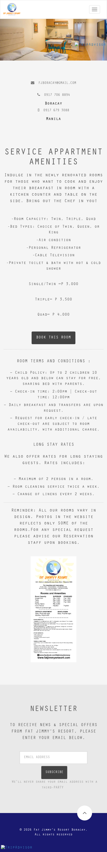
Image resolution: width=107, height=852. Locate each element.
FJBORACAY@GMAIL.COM (57, 83)
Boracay (53, 104)
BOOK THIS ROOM (53, 338)
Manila (53, 119)
